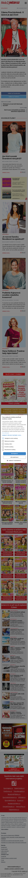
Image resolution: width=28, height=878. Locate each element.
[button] (14, 435)
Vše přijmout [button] (14, 453)
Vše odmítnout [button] (14, 457)
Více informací (5, 433)
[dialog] (14, 439)
